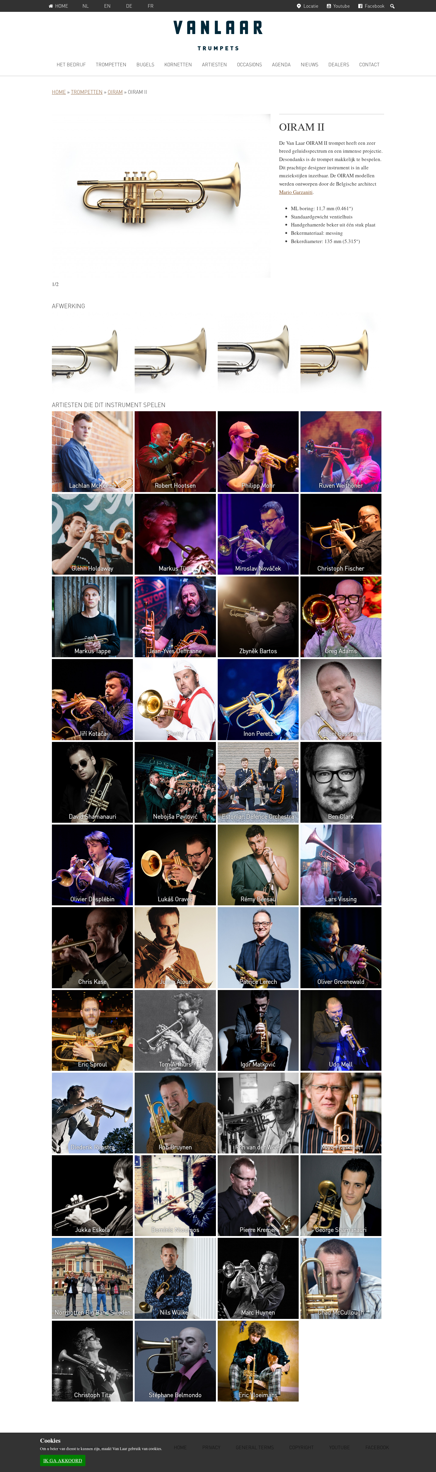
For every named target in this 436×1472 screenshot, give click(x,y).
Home (61, 6)
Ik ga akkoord (62, 1460)
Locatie (310, 6)
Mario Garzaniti (296, 192)
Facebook (374, 6)
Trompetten (87, 92)
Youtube (341, 6)
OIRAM (115, 92)
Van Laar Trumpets (218, 35)
